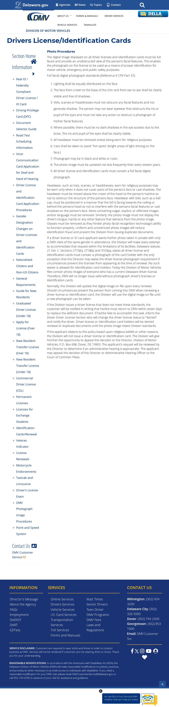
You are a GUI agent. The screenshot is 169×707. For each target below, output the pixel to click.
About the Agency (23, 604)
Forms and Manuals (65, 635)
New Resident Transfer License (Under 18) (27, 365)
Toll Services (60, 630)
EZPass (15, 630)
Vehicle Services (67, 24)
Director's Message (24, 599)
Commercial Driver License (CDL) (26, 384)
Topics (97, 5)
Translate (90, 24)
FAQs (13, 609)
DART (14, 625)
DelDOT (15, 620)
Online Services (62, 599)
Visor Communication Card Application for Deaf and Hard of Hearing (27, 166)
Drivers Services (62, 604)
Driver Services (114, 15)
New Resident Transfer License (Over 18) (27, 347)
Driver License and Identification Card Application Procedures (27, 197)
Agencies (64, 5)
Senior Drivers (97, 604)
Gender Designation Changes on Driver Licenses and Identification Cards (26, 235)
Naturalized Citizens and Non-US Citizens (27, 266)
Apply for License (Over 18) (25, 328)
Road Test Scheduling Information (24, 141)
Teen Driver (95, 609)
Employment (19, 614)
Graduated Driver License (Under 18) (26, 309)
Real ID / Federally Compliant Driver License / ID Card (27, 91)
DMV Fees (93, 620)
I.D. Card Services (63, 614)
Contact (115, 5)
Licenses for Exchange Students (24, 415)
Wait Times (94, 599)
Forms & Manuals (87, 15)
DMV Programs (97, 614)
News (82, 5)
